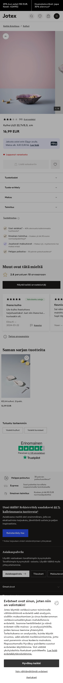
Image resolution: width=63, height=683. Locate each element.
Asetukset (31, 677)
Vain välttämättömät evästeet (31, 671)
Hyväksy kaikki (31, 663)
